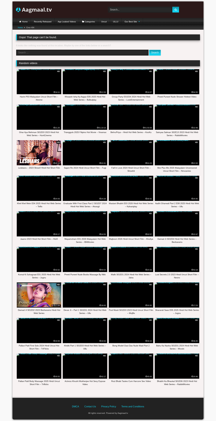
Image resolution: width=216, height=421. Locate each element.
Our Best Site (131, 21)
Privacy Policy (108, 406)
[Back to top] (207, 412)
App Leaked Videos (67, 21)
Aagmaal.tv (36, 9)
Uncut (104, 21)
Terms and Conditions (132, 406)
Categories (90, 21)
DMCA (75, 406)
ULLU (115, 21)
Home (25, 21)
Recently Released (42, 21)
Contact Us (90, 406)
